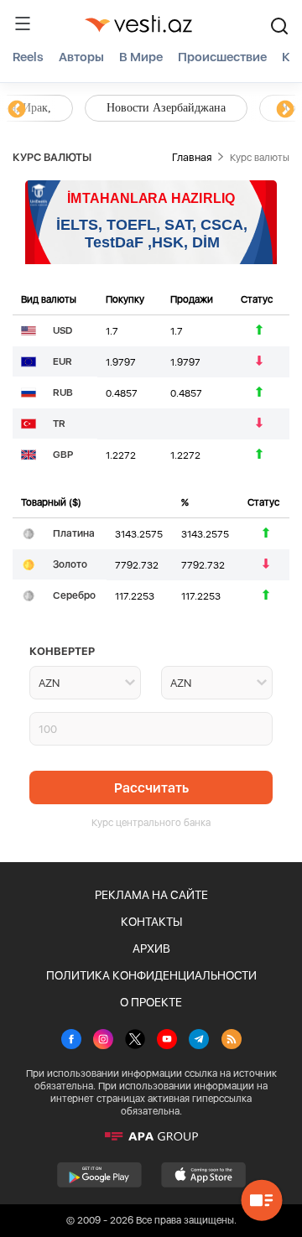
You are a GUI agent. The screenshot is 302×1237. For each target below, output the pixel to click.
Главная (191, 157)
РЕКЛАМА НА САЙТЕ (151, 895)
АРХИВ (151, 948)
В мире (141, 57)
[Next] (285, 110)
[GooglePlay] (99, 1175)
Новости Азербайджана (94, 107)
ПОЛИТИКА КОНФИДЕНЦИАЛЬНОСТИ (151, 975)
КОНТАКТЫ (151, 921)
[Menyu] (23, 23)
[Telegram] (199, 1040)
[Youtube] (167, 1040)
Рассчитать (151, 788)
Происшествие (222, 57)
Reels (28, 57)
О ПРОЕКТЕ (151, 1002)
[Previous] (17, 110)
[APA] (151, 1136)
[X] (135, 1040)
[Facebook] (71, 1040)
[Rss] (231, 1040)
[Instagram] (103, 1040)
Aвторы (81, 57)
